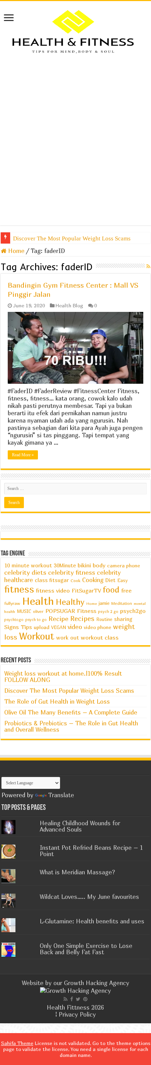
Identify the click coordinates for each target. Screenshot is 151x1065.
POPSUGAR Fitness (70, 610)
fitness (19, 589)
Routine (104, 619)
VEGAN (58, 627)
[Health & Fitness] (75, 31)
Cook (75, 580)
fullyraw (12, 603)
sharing (123, 619)
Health (38, 601)
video (75, 626)
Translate (61, 795)
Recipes (82, 618)
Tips (26, 627)
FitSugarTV (86, 590)
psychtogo (14, 619)
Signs (11, 626)
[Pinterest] (85, 999)
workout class (100, 637)
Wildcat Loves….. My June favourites (89, 896)
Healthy (70, 602)
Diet (110, 580)
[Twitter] (78, 999)
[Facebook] (72, 999)
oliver (38, 611)
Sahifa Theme (17, 1043)
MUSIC (24, 611)
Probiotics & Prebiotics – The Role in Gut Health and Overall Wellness (71, 726)
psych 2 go (108, 611)
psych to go (36, 619)
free (126, 590)
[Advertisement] (75, 139)
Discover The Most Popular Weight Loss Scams (72, 238)
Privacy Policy (77, 1014)
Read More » (23, 454)
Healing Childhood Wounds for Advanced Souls (80, 826)
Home (15, 250)
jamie (104, 603)
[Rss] (65, 999)
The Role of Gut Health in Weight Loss (57, 701)
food (111, 589)
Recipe (58, 618)
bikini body (91, 565)
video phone (97, 627)
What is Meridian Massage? (77, 872)
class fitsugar (52, 580)
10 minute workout (28, 565)
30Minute (65, 565)
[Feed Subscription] (148, 266)
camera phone (123, 565)
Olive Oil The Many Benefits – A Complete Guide (70, 712)
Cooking (93, 579)
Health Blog (69, 305)
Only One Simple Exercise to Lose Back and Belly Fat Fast (86, 949)
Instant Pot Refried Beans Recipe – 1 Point (91, 851)
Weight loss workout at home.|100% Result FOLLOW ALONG (63, 676)
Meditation (121, 603)
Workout (36, 636)
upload (42, 627)
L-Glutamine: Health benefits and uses (92, 921)
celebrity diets (25, 572)
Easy (122, 580)
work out (67, 637)
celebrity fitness (71, 572)
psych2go (133, 610)
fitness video (53, 590)
